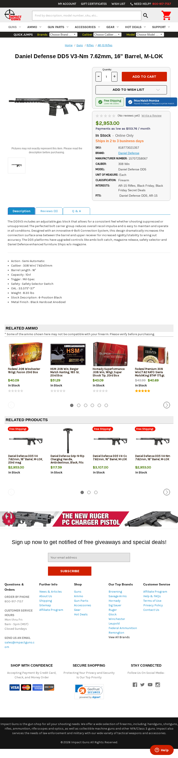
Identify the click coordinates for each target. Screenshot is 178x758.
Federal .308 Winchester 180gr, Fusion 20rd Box (24, 370)
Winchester (117, 619)
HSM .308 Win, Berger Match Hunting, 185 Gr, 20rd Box (64, 372)
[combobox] (86, 15)
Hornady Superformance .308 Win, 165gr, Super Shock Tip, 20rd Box (109, 372)
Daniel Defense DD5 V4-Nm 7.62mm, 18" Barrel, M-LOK (152, 457)
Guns (12, 27)
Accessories (85, 27)
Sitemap (45, 605)
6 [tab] (106, 405)
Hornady (114, 601)
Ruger (113, 610)
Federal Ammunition (123, 628)
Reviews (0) (49, 211)
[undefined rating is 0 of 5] (106, 115)
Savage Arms (118, 596)
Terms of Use (152, 601)
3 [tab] (85, 405)
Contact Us (151, 610)
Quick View (26, 354)
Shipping (45, 601)
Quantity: (107, 69)
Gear (110, 27)
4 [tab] (92, 405)
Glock (113, 614)
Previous (11, 405)
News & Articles (50, 591)
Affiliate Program (51, 610)
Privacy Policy (153, 605)
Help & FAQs (152, 596)
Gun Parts (56, 27)
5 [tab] (99, 405)
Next (166, 405)
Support (159, 27)
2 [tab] (78, 405)
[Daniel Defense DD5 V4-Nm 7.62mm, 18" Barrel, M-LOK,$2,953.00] (153, 441)
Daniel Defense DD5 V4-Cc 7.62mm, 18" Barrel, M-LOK (110, 457)
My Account (67, 4)
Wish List (118, 4)
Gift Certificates (94, 4)
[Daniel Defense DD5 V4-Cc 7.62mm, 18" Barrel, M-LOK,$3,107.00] (110, 441)
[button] (89, 691)
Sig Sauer (115, 605)
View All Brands (119, 637)
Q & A (76, 211)
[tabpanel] (26, 370)
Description (21, 211)
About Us (45, 596)
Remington (116, 632)
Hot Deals (133, 27)
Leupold (114, 623)
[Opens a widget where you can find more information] (162, 750)
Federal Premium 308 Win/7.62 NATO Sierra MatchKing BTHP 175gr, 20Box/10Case (150, 373)
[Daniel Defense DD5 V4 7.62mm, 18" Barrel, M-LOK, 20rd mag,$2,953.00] (26, 441)
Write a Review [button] (152, 115)
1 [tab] (71, 405)
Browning (115, 591)
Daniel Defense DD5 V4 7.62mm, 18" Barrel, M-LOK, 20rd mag (25, 459)
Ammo (32, 27)
